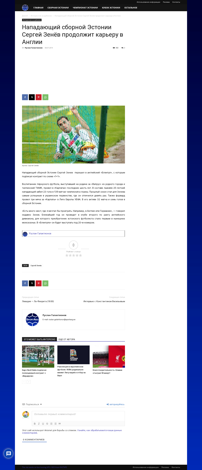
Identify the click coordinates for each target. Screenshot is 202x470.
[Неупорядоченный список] (55, 423)
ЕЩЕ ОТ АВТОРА (67, 339)
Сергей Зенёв (36, 265)
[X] (32, 97)
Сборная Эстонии (58, 7)
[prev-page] (24, 382)
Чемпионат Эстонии (85, 7)
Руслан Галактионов (33, 48)
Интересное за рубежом (41, 15)
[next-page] (28, 382)
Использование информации (148, 2)
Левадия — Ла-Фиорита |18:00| (38, 301)
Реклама (166, 2)
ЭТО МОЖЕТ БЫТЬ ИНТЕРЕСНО (39, 339)
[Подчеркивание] (43, 423)
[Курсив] (39, 423)
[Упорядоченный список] (51, 423)
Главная (38, 7)
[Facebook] (25, 97)
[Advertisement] (73, 72)
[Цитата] (60, 423)
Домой (25, 15)
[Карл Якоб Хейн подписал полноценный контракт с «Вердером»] (38, 356)
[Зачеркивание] (47, 423)
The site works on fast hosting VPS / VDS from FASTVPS (44, 467)
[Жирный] (35, 423)
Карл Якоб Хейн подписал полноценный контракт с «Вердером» (34, 373)
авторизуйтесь (117, 404)
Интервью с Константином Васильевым (104, 301)
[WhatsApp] (45, 97)
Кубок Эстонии (111, 7)
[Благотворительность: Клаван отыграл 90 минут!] (109, 356)
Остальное (130, 7)
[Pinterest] (39, 97)
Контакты (176, 2)
